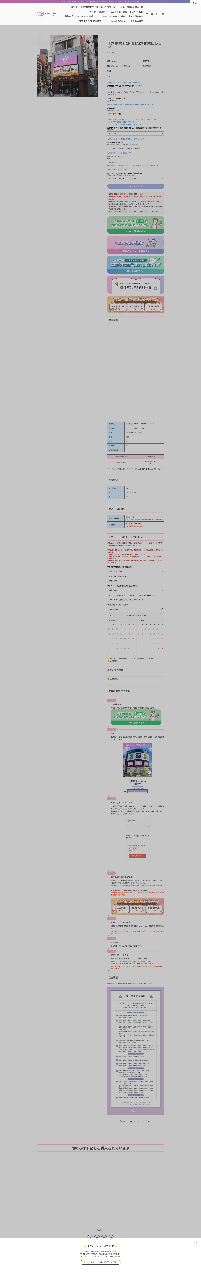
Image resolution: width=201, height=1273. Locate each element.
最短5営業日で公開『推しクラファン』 (99, 7)
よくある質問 (137, 21)
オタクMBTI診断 (117, 16)
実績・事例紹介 (135, 16)
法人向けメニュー (119, 21)
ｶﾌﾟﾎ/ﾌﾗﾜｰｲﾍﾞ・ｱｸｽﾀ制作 (96, 11)
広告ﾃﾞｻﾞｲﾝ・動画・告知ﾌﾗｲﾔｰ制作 (127, 11)
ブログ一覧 (101, 16)
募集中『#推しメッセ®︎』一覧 (79, 16)
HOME (74, 7)
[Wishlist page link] (147, 14)
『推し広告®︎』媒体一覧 (131, 7)
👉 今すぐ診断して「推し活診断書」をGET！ (100, 1262)
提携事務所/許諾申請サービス (93, 21)
